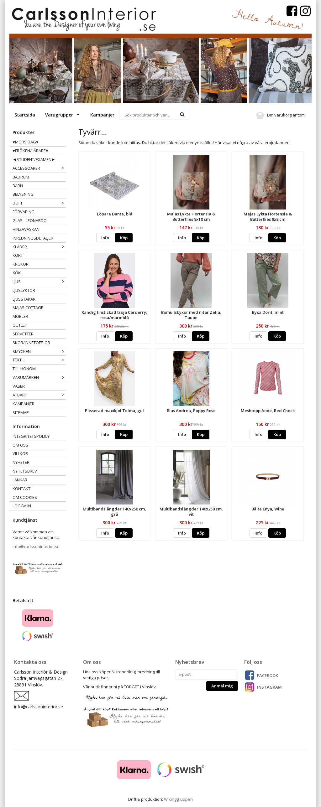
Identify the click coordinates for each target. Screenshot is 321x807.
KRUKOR (21, 264)
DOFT (18, 203)
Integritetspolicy (31, 436)
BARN (18, 186)
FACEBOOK (267, 675)
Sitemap (21, 412)
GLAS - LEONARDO (30, 220)
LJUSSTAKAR (24, 299)
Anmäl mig (222, 686)
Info (105, 238)
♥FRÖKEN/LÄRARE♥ (30, 150)
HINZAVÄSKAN (26, 229)
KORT (18, 255)
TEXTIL (18, 360)
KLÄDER (20, 247)
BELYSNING (23, 194)
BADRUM (21, 177)
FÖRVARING (23, 212)
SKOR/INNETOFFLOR (31, 342)
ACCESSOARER (26, 168)
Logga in (22, 506)
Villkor (20, 453)
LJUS (17, 281)
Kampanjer (102, 115)
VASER (19, 386)
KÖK (17, 273)
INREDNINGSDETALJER (33, 238)
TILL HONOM (24, 368)
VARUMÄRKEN (26, 377)
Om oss (20, 445)
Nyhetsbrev (25, 471)
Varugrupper (59, 115)
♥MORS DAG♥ (26, 142)
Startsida (24, 115)
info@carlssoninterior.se (36, 546)
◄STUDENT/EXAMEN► (34, 159)
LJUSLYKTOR (24, 290)
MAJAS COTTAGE (28, 307)
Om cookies (25, 497)
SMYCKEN (22, 351)
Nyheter (21, 462)
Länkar (20, 480)
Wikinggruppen (178, 799)
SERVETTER (23, 334)
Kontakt (21, 488)
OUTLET (20, 325)
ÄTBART (20, 395)
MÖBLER (20, 316)
